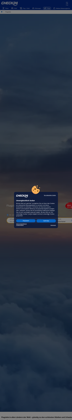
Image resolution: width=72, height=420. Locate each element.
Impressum (53, 225)
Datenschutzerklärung (21, 224)
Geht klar (46, 221)
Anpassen (26, 220)
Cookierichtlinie (20, 225)
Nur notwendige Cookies (50, 195)
